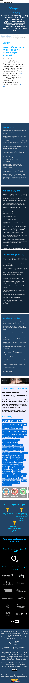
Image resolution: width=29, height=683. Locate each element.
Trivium (24, 28)
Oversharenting (14, 464)
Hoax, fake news (20, 17)
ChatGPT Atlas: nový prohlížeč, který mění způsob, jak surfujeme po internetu (13, 273)
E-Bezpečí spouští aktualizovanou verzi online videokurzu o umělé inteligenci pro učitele (14, 277)
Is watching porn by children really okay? (13, 332)
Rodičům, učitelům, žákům (14, 25)
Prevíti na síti (6, 457)
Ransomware (12, 455)
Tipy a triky (16, 28)
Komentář (6, 431)
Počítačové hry (17, 471)
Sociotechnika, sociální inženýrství (14, 21)
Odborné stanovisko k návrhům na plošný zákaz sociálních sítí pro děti (14, 391)
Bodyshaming (5, 480)
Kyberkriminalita (8, 434)
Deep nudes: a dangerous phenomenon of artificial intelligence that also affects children (14, 203)
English (19, 460)
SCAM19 (11, 469)
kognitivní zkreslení (7, 478)
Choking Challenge (15, 480)
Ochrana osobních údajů (20, 474)
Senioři (4, 460)
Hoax (4, 424)
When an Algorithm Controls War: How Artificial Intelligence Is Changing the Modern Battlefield (15, 195)
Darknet (21, 478)
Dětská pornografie (15, 483)
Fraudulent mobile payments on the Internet (14, 364)
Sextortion (5, 442)
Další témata (8, 23)
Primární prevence (7, 471)
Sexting (25, 16)
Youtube (25, 453)
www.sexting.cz (6, 658)
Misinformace (5, 474)
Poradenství (14, 442)
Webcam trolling (11, 460)
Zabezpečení (14, 457)
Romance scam (7, 448)
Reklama (4, 476)
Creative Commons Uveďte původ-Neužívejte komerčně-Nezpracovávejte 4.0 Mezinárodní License (15, 664)
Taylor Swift (24, 480)
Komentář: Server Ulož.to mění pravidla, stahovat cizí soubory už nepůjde (13, 170)
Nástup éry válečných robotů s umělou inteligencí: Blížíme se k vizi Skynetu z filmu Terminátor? (13, 302)
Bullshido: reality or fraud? (9, 216)
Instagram (5, 455)
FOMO (24, 476)
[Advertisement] (14, 104)
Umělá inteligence (18, 424)
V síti (4, 440)
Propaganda (10, 462)
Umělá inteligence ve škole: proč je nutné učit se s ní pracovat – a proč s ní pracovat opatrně (15, 269)
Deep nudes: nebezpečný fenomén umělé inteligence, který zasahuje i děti (13, 282)
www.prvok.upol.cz (7, 656)
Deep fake (5, 450)
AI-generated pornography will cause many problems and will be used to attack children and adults (15, 327)
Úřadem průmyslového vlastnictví (14, 654)
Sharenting (20, 450)
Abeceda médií (20, 467)
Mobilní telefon (6, 453)
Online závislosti (19, 23)
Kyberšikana (5, 16)
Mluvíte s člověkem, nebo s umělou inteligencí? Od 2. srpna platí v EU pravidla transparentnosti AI (15, 259)
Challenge (20, 437)
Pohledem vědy (20, 26)
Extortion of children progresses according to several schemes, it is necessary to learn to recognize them (14, 352)
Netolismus (5, 464)
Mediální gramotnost (9, 445)
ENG (14, 30)
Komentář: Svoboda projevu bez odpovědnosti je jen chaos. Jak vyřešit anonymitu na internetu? (15, 141)
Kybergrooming (16, 16)
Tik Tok (4, 462)
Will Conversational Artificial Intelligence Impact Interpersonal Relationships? (15, 236)
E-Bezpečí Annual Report (9, 367)
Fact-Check (5, 467)
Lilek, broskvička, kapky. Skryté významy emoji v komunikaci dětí (14, 396)
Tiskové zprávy (6, 28)
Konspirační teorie (7, 485)
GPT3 (20, 453)
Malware (21, 457)
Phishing (19, 445)
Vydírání (5, 437)
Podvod (5, 428)
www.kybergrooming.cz (19, 658)
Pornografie (12, 467)
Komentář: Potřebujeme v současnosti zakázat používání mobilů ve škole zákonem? (14, 137)
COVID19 (15, 478)
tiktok (21, 469)
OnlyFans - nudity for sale (9, 219)
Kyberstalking (8, 17)
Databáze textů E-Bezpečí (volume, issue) (14, 649)
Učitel (24, 460)
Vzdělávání (5, 469)
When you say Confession (9, 357)
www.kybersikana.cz (20, 656)
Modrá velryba (19, 462)
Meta (12, 474)
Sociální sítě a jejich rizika (14, 19)
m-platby (19, 476)
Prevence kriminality (13, 440)
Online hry (20, 455)
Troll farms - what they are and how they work (14, 335)
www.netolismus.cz (8, 660)
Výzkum (23, 431)
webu (20, 73)
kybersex (15, 453)
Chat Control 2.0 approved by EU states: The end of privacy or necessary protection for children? (15, 199)
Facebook (12, 437)
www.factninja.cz (21, 660)
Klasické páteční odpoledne (9, 157)
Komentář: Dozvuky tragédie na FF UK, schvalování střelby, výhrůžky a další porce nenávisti (13, 165)
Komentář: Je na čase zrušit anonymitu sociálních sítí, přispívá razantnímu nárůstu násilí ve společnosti (15, 152)
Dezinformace (16, 428)
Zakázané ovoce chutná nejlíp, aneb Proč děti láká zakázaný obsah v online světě (14, 410)
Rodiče (20, 464)
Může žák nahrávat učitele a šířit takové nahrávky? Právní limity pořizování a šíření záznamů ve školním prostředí (14, 405)
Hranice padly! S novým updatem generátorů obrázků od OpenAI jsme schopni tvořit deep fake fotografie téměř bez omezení (14, 296)
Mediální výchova (18, 448)
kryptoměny (5, 483)
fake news (13, 450)
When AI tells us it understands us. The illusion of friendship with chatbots (14, 208)
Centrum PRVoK (12, 476)
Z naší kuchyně (8, 26)
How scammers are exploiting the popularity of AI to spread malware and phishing (15, 249)
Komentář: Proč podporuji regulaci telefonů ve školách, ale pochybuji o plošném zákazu (14, 131)
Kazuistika (15, 431)
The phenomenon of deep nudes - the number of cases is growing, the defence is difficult (14, 322)
